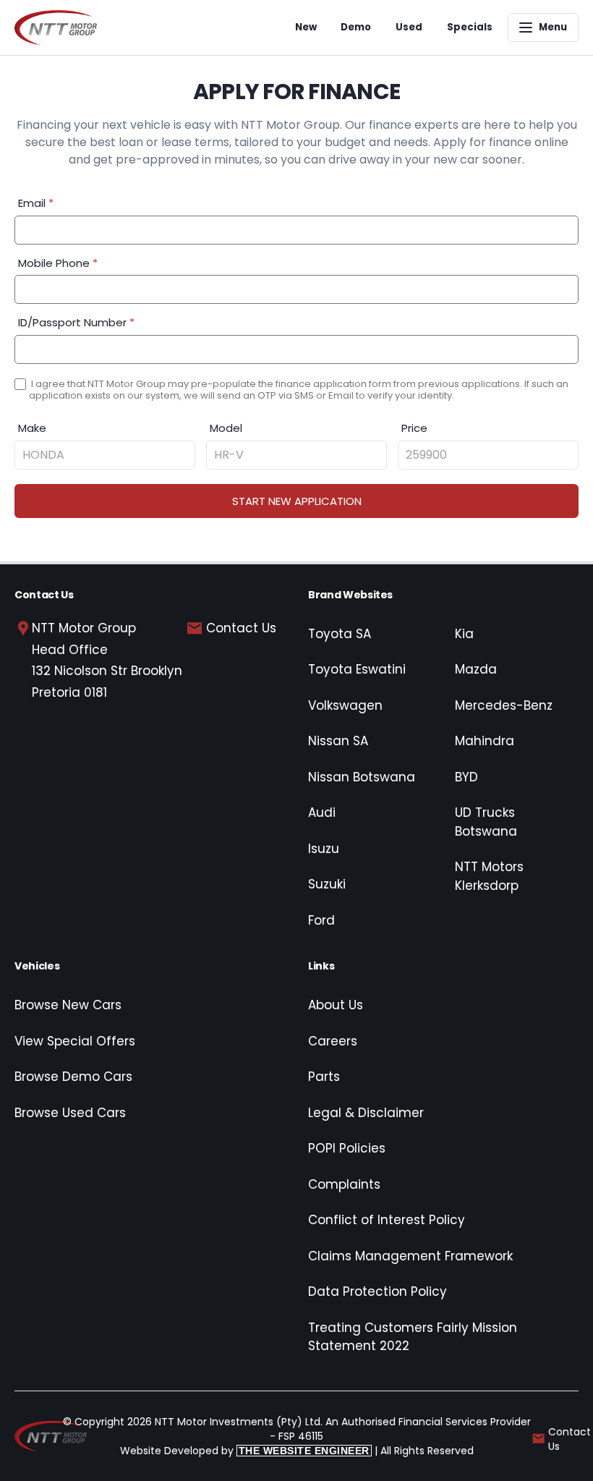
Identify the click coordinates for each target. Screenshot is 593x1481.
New (306, 27)
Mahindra (484, 741)
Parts (324, 1076)
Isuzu (323, 848)
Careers (332, 1041)
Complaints (344, 1184)
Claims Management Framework (410, 1256)
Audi (322, 812)
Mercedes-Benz (504, 705)
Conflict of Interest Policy (386, 1219)
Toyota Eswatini (357, 669)
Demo (356, 27)
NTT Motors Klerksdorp (489, 876)
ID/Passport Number (76, 322)
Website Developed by (245, 1450)
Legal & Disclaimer (366, 1112)
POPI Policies (346, 1148)
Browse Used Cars (70, 1112)
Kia (464, 633)
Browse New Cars (67, 1005)
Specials (469, 27)
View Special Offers (74, 1041)
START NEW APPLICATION (297, 501)
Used (409, 27)
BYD (466, 777)
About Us (335, 1005)
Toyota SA (339, 633)
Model (226, 428)
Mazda (476, 669)
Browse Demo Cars (73, 1076)
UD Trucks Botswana (486, 822)
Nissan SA (338, 741)
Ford (321, 920)
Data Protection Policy (377, 1291)
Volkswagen (345, 705)
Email (36, 203)
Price (414, 428)
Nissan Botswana (361, 777)
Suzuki (327, 884)
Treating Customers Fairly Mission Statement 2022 (412, 1337)
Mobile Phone (58, 263)
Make (32, 428)
